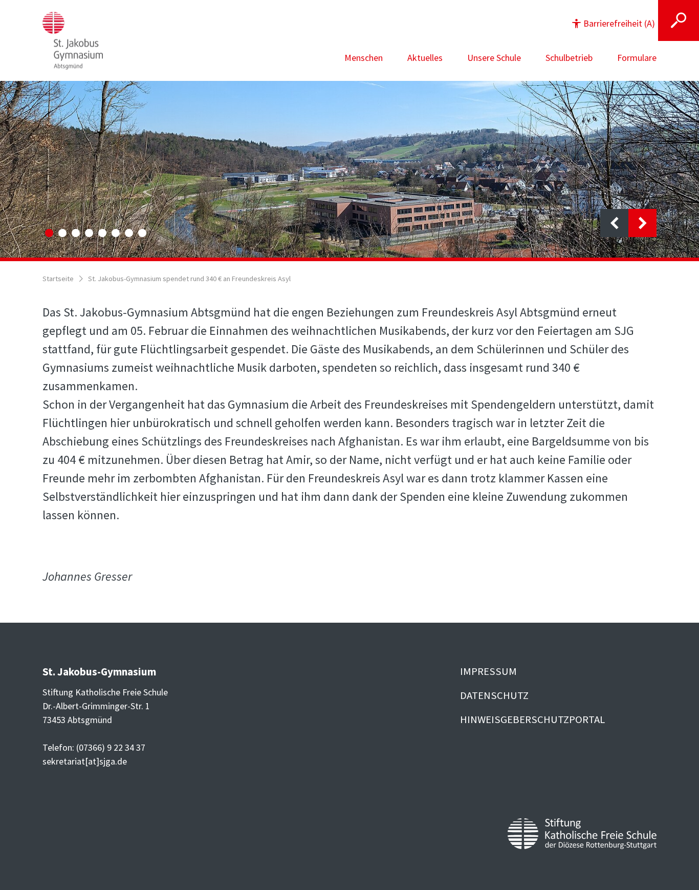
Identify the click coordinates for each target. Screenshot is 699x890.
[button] (614, 23)
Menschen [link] (363, 57)
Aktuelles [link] (425, 57)
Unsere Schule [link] (494, 57)
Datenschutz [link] (494, 695)
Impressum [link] (488, 671)
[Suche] (678, 20)
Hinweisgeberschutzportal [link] (532, 719)
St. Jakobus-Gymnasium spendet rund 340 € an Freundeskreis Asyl (189, 278)
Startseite (58, 278)
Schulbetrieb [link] (569, 57)
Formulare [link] (637, 57)
